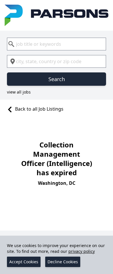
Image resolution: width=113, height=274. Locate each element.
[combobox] (56, 44)
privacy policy (81, 251)
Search (56, 79)
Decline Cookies (63, 261)
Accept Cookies (23, 261)
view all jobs (19, 92)
